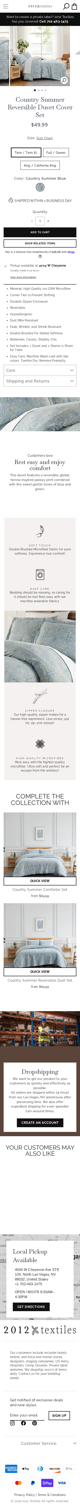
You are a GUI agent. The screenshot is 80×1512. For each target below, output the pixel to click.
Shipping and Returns (27, 381)
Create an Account (40, 1123)
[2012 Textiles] (40, 6)
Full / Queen (56, 152)
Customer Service (39, 1443)
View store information (23, 277)
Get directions (31, 1307)
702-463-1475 (57, 21)
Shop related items (40, 243)
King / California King (40, 165)
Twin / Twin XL (26, 152)
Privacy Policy (24, 1495)
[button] (40, 881)
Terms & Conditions (52, 1495)
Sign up (59, 1416)
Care (11, 370)
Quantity (40, 212)
